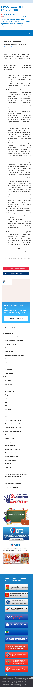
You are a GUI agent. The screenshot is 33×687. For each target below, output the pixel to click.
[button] (5, 33)
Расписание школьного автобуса (15, 435)
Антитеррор (9, 333)
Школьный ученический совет (14, 424)
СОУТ (6, 362)
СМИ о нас (8, 387)
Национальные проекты (12, 442)
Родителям (8, 377)
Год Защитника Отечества (13, 483)
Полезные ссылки (10, 413)
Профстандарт (9, 351)
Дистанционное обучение (13, 427)
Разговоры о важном (11, 456)
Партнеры (8, 409)
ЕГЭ (6, 406)
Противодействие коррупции (14, 340)
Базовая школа (9, 391)
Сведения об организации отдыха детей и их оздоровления (16, 475)
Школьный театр (10, 445)
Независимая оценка (11, 359)
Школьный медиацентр (12, 449)
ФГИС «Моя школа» (11, 464)
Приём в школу (9, 438)
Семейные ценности (11, 460)
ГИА (6, 398)
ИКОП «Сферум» (10, 467)
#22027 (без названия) (12, 487)
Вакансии (8, 380)
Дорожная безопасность (13, 420)
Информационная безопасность (15, 337)
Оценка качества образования (14, 355)
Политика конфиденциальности (12, 568)
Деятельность (9, 480)
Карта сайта (9, 369)
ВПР (6, 402)
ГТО (6, 416)
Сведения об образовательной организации (14, 329)
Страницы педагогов (11, 344)
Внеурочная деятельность (13, 431)
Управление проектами (12, 348)
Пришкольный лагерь (11, 471)
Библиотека (8, 384)
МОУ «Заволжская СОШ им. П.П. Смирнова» (12, 8)
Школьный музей (10, 453)
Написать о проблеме (16, 318)
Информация (9, 373)
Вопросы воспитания (11, 395)
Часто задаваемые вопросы (13, 366)
